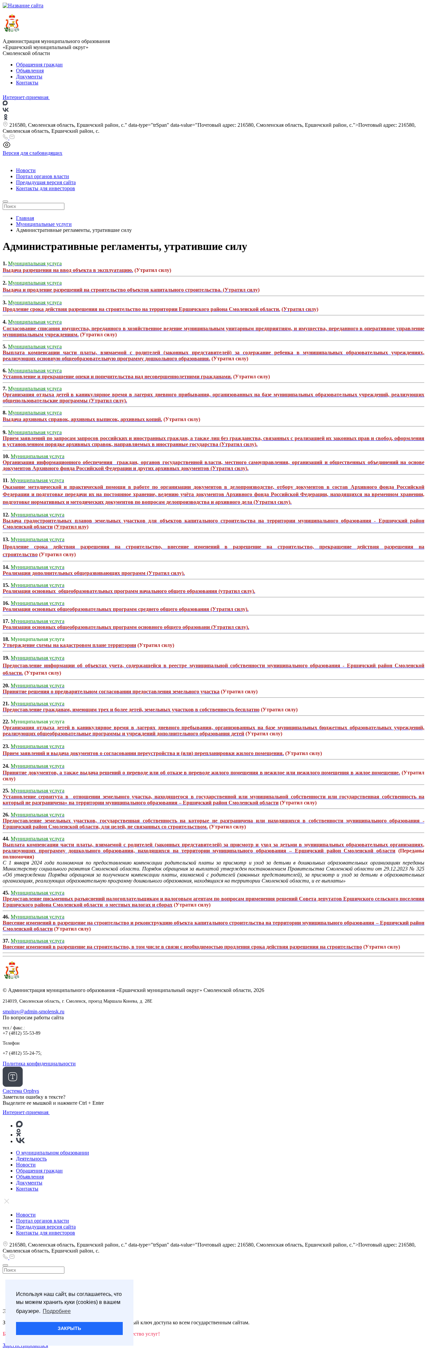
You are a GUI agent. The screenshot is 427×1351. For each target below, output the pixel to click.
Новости (26, 170)
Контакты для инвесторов (45, 188)
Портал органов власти (42, 176)
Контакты (27, 82)
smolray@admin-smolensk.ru (33, 1011)
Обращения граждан (39, 64)
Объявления (30, 70)
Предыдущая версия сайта (46, 182)
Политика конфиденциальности (39, 1063)
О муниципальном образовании (52, 1152)
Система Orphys (21, 1091)
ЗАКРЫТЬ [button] (69, 1328)
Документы (29, 76)
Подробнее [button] (57, 1311)
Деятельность (31, 1158)
